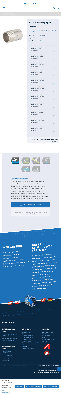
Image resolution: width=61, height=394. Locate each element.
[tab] (15, 160)
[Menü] (4, 8)
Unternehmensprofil (27, 337)
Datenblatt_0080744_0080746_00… (46, 31)
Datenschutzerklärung (48, 339)
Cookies (44, 341)
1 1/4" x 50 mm (40, 88)
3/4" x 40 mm (40, 64)
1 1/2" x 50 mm (40, 80)
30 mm (36, 50)
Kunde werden (46, 336)
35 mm (36, 58)
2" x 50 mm (39, 104)
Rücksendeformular (27, 336)
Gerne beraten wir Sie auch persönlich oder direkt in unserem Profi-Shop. (30, 213)
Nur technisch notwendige (33, 387)
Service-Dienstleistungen (41, 368)
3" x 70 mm (39, 128)
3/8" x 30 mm (40, 48)
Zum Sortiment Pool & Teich (32, 205)
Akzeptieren (19, 387)
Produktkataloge (26, 339)
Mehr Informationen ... (6, 391)
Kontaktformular (26, 341)
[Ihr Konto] (58, 8)
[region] (12, 36)
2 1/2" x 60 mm (40, 120)
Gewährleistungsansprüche (50, 334)
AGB (43, 337)
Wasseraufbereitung (53, 370)
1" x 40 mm (39, 72)
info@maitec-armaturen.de (7, 359)
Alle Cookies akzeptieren (51, 387)
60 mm (36, 114)
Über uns (44, 366)
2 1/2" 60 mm (40, 112)
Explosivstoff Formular (28, 348)
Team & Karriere (48, 372)
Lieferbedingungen (47, 332)
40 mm (36, 66)
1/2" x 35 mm (40, 56)
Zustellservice (43, 370)
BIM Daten (25, 346)
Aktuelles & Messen (53, 366)
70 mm (36, 130)
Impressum (56, 372)
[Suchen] (54, 8)
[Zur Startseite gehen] (31, 3)
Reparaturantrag (26, 332)
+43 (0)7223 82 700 (12, 339)
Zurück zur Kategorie (9, 14)
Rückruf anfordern (27, 334)
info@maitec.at (10, 340)
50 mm (36, 82)
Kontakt (39, 366)
